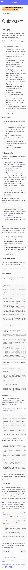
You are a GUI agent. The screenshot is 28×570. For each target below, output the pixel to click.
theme (15, 560)
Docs (3, 13)
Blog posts (12, 564)
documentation (5, 480)
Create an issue (20, 564)
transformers (15, 2)
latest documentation (8, 9)
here (9, 213)
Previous (6, 551)
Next (22, 551)
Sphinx (8, 560)
